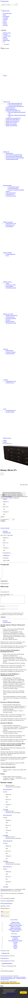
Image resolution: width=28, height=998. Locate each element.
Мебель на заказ (7, 33)
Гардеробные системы (11, 196)
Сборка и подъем (7, 622)
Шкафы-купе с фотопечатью (12, 121)
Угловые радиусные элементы (13, 119)
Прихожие (5, 349)
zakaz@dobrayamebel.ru (7, 963)
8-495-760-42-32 (5, 958)
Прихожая (5, 39)
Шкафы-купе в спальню (11, 124)
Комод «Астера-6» (7, 789)
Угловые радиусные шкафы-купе (13, 118)
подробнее (5, 809)
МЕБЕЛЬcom (6, 555)
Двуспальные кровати (13, 188)
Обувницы (8, 320)
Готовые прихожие (10, 317)
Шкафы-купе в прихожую (11, 125)
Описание (5, 531)
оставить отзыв (4, 581)
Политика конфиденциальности (7, 977)
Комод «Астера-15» (7, 841)
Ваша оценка (3, 594)
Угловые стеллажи (10, 353)
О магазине (5, 18)
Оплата (5, 21)
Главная (5, 440)
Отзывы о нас (15, 939)
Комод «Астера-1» (7, 866)
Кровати (8, 191)
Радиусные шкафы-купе (11, 109)
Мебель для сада (7, 438)
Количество (5, 519)
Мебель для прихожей (15, 928)
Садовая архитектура (11, 410)
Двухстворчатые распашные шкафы (14, 155)
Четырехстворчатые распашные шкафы (15, 158)
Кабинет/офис (6, 40)
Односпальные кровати (13, 187)
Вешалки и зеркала (10, 321)
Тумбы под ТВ (6, 102)
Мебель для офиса (7, 252)
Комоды (5, 75)
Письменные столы (10, 225)
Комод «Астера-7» (7, 815)
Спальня (5, 37)
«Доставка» (8, 496)
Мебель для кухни (7, 282)
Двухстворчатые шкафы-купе (15, 103)
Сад (4, 42)
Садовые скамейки (10, 412)
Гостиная (5, 34)
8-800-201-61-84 (5, 11)
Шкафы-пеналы (9, 153)
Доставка (5, 19)
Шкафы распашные (7, 185)
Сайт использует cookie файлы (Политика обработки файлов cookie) (13, 978)
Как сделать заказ (7, 13)
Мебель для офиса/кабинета (15, 929)
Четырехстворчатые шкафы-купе (16, 106)
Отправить (3, 617)
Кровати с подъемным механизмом (16, 190)
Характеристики (7, 532)
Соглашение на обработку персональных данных (10, 995)
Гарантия (5, 24)
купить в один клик (5, 528)
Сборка (5, 22)
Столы (7, 255)
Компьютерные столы (11, 223)
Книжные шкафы (9, 350)
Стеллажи (5, 380)
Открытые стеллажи (10, 352)
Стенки (7, 283)
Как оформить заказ (15, 936)
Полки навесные (9, 226)
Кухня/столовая (6, 36)
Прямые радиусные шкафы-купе (13, 110)
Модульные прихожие (11, 318)
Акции (4, 15)
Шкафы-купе (6, 152)
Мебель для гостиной (8, 314)
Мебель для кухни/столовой (15, 925)
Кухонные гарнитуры (10, 254)
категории (4, 30)
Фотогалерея (6, 16)
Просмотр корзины (5, 983)
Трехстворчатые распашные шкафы (14, 156)
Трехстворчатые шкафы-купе (15, 104)
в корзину (3, 520)
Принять (23, 992)
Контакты (5, 25)
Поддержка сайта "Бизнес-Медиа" (9, 982)
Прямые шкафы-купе (10, 107)
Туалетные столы (10, 194)
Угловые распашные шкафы (12, 159)
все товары (6, 48)
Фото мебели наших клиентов (15, 940)
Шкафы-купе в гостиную (11, 122)
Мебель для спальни (8, 222)
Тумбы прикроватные (11, 193)
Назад (2, 48)
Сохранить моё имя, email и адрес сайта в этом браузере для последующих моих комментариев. (12, 613)
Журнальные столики (11, 285)
